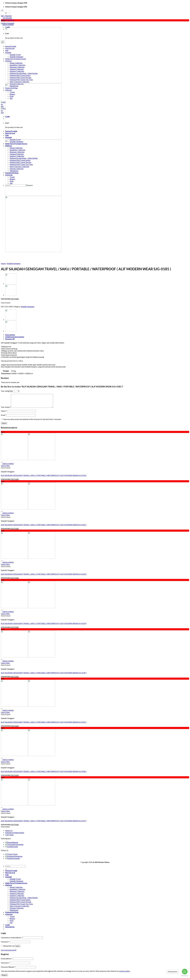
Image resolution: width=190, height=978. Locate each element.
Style (11, 920)
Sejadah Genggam (13, 263)
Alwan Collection (16, 887)
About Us (9, 830)
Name (4, 411)
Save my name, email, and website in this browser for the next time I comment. (32, 419)
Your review (6, 407)
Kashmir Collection (17, 895)
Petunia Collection (17, 908)
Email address (6, 958)
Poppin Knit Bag (11, 912)
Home (3, 263)
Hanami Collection (17, 893)
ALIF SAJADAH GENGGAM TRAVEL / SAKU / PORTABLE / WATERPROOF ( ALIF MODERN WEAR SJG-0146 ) (43, 771)
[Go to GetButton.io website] (184, 975)
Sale (7, 875)
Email (3, 415)
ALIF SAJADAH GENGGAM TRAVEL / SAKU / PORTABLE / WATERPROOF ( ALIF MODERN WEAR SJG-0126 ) (43, 525)
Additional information (14, 337)
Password (5, 942)
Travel (12, 916)
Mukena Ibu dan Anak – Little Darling (24, 898)
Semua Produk (11, 870)
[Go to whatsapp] (184, 971)
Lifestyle (9, 914)
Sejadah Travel (15, 879)
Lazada (15, 846)
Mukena (8, 885)
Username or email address (11, 937)
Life (11, 923)
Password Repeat (8, 967)
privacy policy (124, 971)
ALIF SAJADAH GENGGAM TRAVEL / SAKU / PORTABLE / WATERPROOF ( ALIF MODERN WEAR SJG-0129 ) (43, 623)
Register (4, 975)
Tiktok (15, 854)
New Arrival (10, 873)
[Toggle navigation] (2, 42)
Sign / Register (6, 16)
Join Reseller (7, 18)
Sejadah (8, 877)
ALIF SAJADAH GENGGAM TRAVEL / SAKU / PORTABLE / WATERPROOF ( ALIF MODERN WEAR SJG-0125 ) (43, 722)
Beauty (12, 918)
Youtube (16, 858)
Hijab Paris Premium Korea (16, 883)
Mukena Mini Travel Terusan (20, 902)
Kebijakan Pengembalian (14, 833)
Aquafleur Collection (17, 889)
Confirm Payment (7, 20)
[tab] (97, 335)
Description (10, 335)
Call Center (9, 835)
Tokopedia (19, 844)
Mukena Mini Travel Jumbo (20, 900)
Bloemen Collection (17, 891)
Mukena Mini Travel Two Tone (21, 904)
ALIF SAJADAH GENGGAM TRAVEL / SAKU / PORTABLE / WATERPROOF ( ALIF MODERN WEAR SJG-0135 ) (43, 673)
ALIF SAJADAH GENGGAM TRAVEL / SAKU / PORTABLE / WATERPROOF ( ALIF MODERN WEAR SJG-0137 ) (43, 821)
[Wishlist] (2, 511)
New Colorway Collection (19, 906)
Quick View (5, 466)
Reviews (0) (10, 339)
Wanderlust (14, 910)
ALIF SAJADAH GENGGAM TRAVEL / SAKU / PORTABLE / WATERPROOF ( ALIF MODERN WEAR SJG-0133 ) (43, 475)
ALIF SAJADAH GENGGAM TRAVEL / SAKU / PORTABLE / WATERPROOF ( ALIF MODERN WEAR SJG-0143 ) (43, 574)
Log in (17, 946)
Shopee (15, 842)
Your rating (5, 391)
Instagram (18, 856)
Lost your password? (8, 950)
